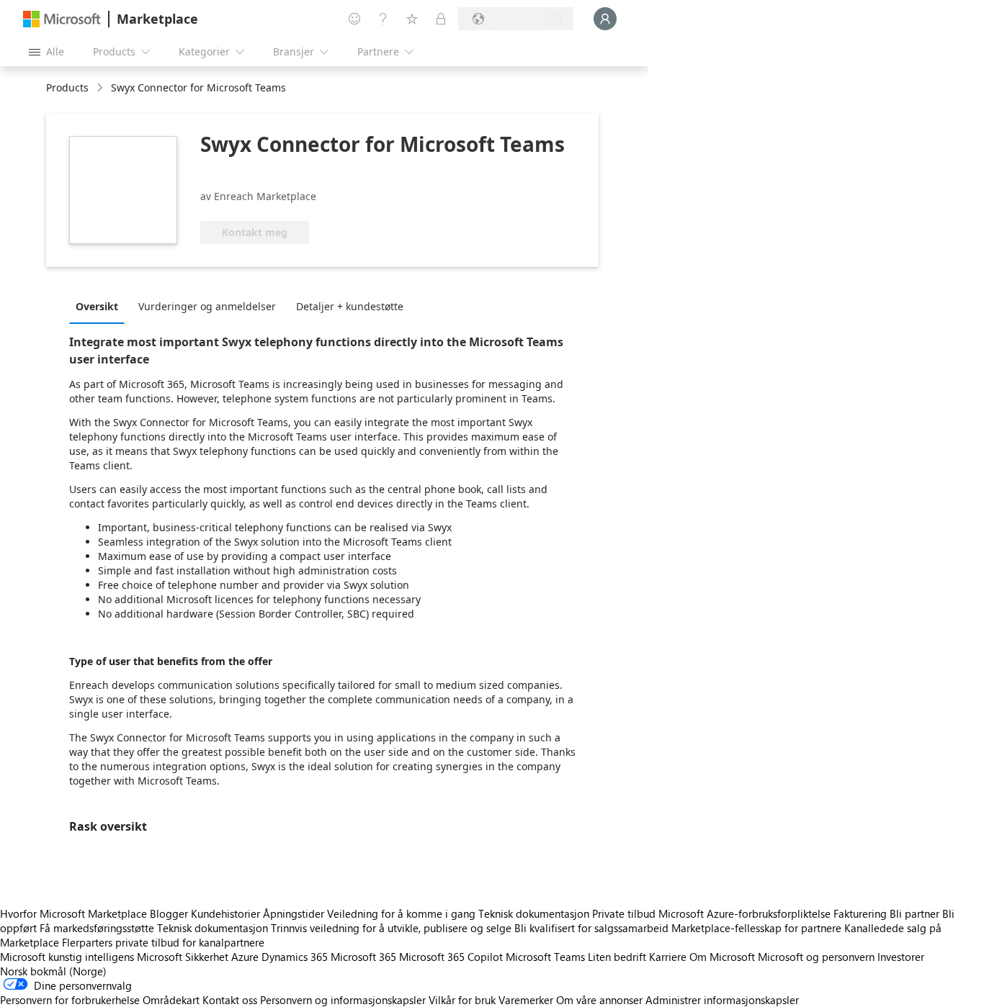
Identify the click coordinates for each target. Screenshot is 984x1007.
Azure (245, 956)
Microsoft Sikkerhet (182, 956)
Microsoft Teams (545, 956)
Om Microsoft (722, 956)
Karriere (667, 956)
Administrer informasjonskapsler (722, 1000)
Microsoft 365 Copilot (451, 956)
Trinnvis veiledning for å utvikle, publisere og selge (391, 928)
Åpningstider (293, 913)
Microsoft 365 (363, 956)
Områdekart (171, 1000)
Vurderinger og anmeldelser (207, 306)
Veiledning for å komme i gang (401, 913)
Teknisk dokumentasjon (533, 913)
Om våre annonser (599, 1000)
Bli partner (914, 913)
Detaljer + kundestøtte (349, 306)
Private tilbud (624, 913)
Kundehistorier (225, 913)
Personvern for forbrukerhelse (70, 1000)
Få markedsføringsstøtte (97, 928)
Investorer (900, 956)
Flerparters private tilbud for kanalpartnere (163, 942)
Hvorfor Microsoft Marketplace (73, 913)
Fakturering (860, 913)
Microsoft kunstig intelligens (67, 956)
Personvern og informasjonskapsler (343, 1000)
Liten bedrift (617, 956)
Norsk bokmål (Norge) (53, 971)
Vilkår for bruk (462, 1000)
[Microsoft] (62, 19)
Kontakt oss (229, 1000)
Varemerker (525, 1000)
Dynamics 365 (294, 956)
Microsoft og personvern (816, 956)
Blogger (169, 913)
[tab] (100, 306)
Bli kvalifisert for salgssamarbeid (591, 928)
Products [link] (67, 87)
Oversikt (97, 306)
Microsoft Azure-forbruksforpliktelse (745, 913)
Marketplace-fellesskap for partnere (756, 928)
